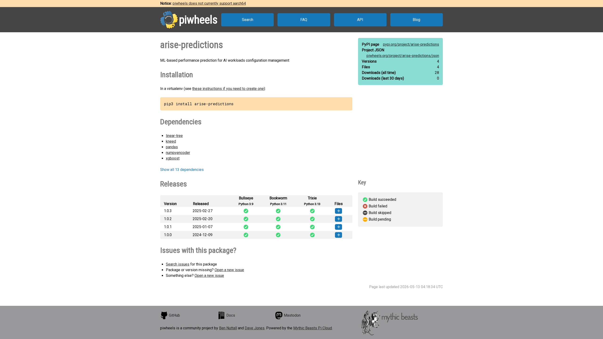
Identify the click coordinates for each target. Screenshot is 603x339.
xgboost (172, 158)
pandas (172, 147)
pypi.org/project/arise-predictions (411, 44)
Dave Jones (255, 328)
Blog (416, 19)
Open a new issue (229, 270)
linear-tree (174, 135)
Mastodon (292, 315)
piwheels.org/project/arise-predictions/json (403, 55)
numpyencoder (178, 152)
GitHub (174, 315)
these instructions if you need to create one (228, 88)
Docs (230, 315)
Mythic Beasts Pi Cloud (312, 328)
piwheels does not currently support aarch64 (209, 3)
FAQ (303, 19)
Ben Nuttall (228, 328)
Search (247, 19)
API (360, 19)
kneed (171, 141)
